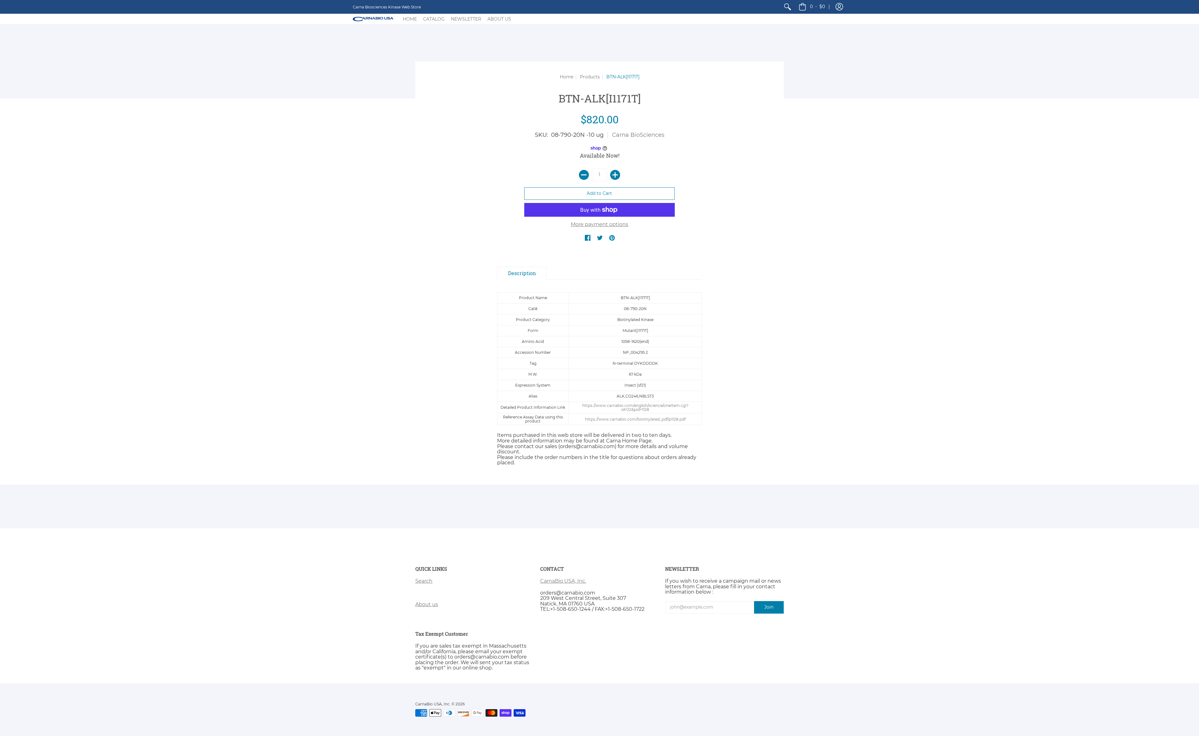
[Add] (615, 175)
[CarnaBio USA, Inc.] (373, 19)
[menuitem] (787, 7)
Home (566, 77)
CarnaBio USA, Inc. (563, 581)
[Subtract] (584, 175)
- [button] (817, 6)
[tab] (522, 273)
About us (426, 604)
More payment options (599, 224)
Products (590, 77)
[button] (839, 7)
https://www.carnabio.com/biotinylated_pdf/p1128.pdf (635, 419)
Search (423, 581)
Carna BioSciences (638, 134)
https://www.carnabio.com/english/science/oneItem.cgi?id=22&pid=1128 (635, 407)
